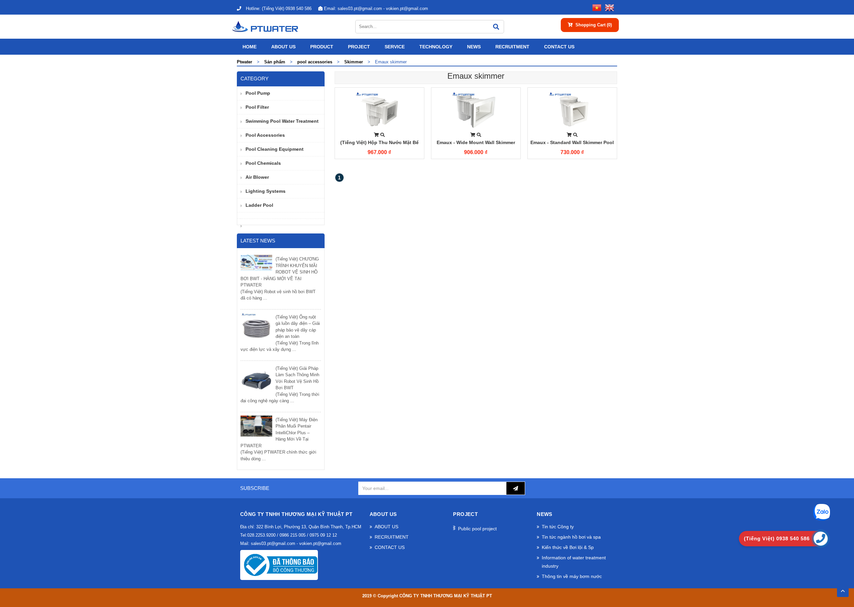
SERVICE (395, 46)
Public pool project (477, 528)
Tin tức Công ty (558, 526)
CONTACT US (559, 46)
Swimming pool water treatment (282, 121)
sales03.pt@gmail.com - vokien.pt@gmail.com (376, 8)
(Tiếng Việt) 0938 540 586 (279, 8)
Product (321, 46)
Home (250, 46)
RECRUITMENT (512, 46)
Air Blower (257, 177)
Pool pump (258, 93)
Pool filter (257, 107)
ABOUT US (283, 46)
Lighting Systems (266, 191)
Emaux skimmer (475, 75)
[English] (608, 7)
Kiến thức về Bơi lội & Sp (568, 547)
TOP (842, 589)
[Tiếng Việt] (595, 7)
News (474, 46)
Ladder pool (259, 205)
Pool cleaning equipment (275, 149)
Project (359, 46)
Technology (435, 46)
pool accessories (265, 135)
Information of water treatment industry (574, 562)
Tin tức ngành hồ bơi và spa (571, 537)
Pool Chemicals (263, 163)
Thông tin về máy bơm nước (572, 576)
